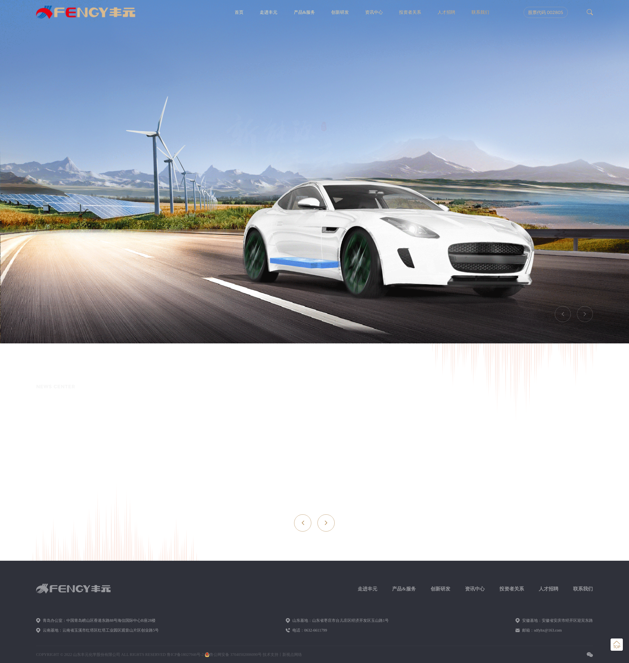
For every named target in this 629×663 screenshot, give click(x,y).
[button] (563, 314)
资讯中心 (374, 12)
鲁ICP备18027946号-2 (185, 654)
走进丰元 (268, 12)
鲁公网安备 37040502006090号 (236, 654)
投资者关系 (410, 12)
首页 (239, 12)
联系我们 (480, 12)
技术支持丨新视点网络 (282, 654)
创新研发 (340, 12)
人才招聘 (446, 12)
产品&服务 (304, 12)
